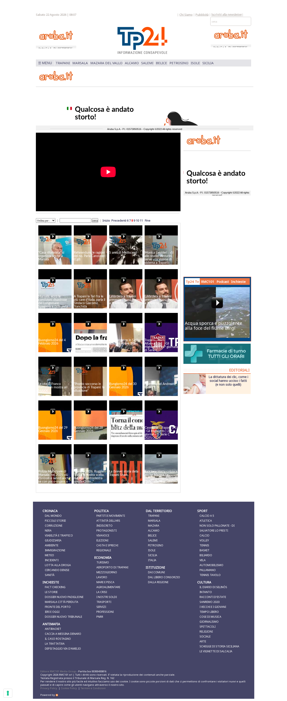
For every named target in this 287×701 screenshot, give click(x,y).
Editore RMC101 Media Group (58, 671)
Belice (161, 63)
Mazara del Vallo (106, 63)
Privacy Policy (48, 688)
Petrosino (179, 63)
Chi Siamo (186, 15)
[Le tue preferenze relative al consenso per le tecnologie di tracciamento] (8, 693)
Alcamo (132, 63)
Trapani (63, 63)
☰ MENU (45, 63)
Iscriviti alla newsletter (226, 14)
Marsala (80, 63)
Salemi (147, 63)
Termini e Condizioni (93, 688)
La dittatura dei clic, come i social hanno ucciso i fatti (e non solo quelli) (228, 380)
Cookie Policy (69, 688)
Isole (195, 63)
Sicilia (208, 63)
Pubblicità (202, 15)
